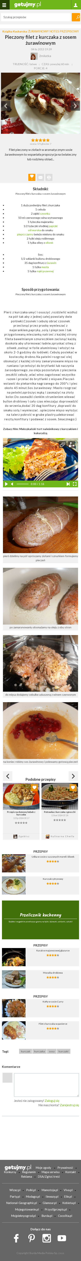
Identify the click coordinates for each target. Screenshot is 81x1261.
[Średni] (37, 139)
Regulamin (29, 1172)
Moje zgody (43, 1167)
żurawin (51, 262)
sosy (52, 1051)
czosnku (45, 213)
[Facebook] (17, 1237)
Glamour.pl (50, 1203)
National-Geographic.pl (21, 1203)
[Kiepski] (33, 139)
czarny (29, 234)
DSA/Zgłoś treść (49, 1176)
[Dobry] (40, 139)
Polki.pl (31, 1190)
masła (45, 267)
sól (29, 230)
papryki (53, 226)
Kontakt (70, 1172)
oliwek (49, 242)
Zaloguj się (52, 1100)
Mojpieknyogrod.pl (23, 1215)
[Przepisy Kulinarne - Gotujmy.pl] (27, 4)
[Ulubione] (34, 787)
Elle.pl (68, 1196)
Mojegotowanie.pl (27, 1209)
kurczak (25, 1051)
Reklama (26, 1176)
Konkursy (10, 1172)
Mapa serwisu (50, 1172)
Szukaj (76, 17)
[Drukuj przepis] (48, 177)
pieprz (21, 234)
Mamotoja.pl (49, 1190)
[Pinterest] (33, 1237)
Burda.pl (46, 1215)
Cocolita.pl (65, 1215)
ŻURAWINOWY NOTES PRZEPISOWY (53, 31)
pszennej (48, 271)
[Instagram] (48, 1237)
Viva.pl (68, 1190)
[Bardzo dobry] (44, 139)
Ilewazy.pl (52, 1196)
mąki (39, 271)
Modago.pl (33, 1196)
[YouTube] (63, 1237)
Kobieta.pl (69, 1203)
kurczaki (63, 1051)
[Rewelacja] (48, 139)
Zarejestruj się (69, 1105)
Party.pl (15, 1196)
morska (36, 230)
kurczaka (39, 1051)
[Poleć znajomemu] (40, 177)
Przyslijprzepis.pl (56, 1209)
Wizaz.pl (14, 1190)
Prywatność (65, 1167)
